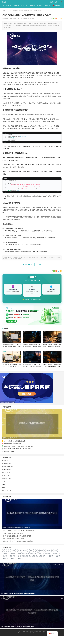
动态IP (41, 553)
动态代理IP (56, 553)
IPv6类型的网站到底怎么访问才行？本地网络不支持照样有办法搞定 (32, 346)
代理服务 (5, 553)
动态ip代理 (47, 553)
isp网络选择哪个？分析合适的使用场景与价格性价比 (16, 527)
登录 (51, 2)
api (3, 550)
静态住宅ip (20, 558)
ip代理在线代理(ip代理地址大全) (12, 443)
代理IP (55, 550)
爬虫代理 (4, 484)
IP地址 (31, 550)
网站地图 (45, 632)
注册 (55, 2)
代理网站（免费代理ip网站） (9, 438)
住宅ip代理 (26, 553)
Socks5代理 (48, 550)
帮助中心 (39, 5)
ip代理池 (25, 550)
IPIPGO (3, 2)
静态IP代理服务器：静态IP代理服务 (13, 533)
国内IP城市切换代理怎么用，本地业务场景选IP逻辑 (17, 536)
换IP (19, 556)
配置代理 (51, 556)
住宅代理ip (34, 553)
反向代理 (4, 475)
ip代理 (9, 10)
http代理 (13, 550)
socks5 (41, 550)
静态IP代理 (5, 490)
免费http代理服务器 (9, 451)
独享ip (44, 556)
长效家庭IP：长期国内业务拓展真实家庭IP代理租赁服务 (18, 541)
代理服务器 (5, 469)
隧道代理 (58, 556)
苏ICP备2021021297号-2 (36, 632)
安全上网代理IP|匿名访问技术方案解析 (13, 538)
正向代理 (4, 481)
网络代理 (4, 487)
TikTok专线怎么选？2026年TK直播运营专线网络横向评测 (18, 530)
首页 (2, 5)
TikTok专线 (24, 5)
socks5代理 (5, 463)
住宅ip (19, 553)
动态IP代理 (5, 472)
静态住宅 (13, 558)
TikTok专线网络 (6, 466)
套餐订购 (8, 5)
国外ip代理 (5, 478)
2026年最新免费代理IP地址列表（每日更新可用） (17, 448)
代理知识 (47, 5)
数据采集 (32, 5)
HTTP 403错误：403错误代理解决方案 (14, 441)
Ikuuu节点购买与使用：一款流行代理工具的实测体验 (18, 446)
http (7, 550)
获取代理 (16, 5)
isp (36, 550)
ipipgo (6, 18)
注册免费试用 (28, 264)
